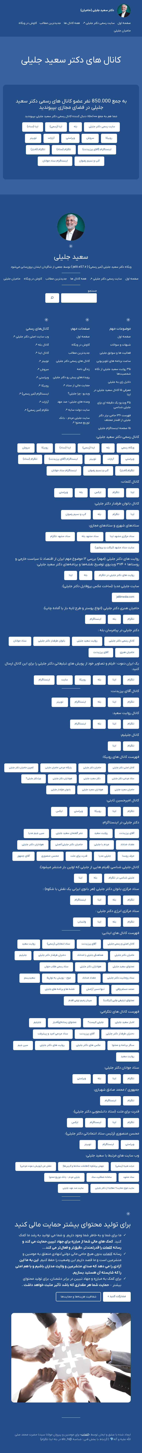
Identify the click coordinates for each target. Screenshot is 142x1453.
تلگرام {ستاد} (64, 149)
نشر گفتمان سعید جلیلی (69, 833)
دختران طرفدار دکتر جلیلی (52, 955)
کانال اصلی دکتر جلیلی (123, 767)
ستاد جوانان (19, 641)
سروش (90, 138)
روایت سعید (101, 833)
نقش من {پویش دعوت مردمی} (35, 1166)
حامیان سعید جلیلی (124, 789)
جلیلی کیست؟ (96, 1022)
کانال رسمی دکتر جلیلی (121, 641)
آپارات (51, 138)
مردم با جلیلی (101, 844)
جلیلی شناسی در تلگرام (121, 878)
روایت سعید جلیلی (87, 641)
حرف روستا (128, 856)
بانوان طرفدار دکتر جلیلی (51, 641)
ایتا (132, 492)
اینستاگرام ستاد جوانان (55, 161)
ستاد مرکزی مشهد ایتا (122, 536)
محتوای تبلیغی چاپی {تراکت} (118, 1000)
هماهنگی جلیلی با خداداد (90, 955)
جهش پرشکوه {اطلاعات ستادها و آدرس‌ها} (83, 1166)
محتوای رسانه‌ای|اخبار (64, 1022)
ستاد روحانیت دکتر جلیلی (120, 978)
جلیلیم (23, 955)
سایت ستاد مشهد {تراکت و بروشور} (114, 547)
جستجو (92, 291)
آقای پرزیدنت (100, 652)
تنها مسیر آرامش (95, 989)
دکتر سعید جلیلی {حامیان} (97, 10)
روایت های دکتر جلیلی (52, 1045)
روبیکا (109, 138)
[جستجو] (52, 298)
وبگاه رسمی (127, 447)
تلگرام (116, 492)
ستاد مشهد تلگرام (60, 536)
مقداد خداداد (127, 844)
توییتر (33, 138)
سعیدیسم (29, 978)
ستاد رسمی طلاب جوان (56, 966)
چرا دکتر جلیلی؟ (33, 778)
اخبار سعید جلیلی (124, 1022)
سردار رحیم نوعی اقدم (80, 1000)
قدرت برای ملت (78, 856)
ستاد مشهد (128, 1177)
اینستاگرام (95, 619)
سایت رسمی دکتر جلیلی (102, 126)
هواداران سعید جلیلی (92, 789)
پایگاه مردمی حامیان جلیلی (58, 767)
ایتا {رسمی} (56, 126)
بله (75, 126)
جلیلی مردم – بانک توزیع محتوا (64, 1177)
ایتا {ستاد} (32, 126)
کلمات (107, 1247)
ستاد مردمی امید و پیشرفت (53, 1034)
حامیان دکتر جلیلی (92, 767)
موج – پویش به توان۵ (59, 978)
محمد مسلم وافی (125, 989)
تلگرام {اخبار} (38, 149)
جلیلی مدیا (105, 856)
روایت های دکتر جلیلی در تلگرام (116, 575)
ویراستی (70, 138)
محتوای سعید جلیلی (123, 966)
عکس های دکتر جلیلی (88, 1045)
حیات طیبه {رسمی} (124, 1166)
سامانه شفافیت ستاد (101, 1177)
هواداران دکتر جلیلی (62, 778)
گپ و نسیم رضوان (89, 161)
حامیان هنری (127, 652)
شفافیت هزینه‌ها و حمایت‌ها (78, 1297)
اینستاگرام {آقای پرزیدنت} (96, 149)
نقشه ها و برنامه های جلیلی (60, 989)
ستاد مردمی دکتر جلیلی (123, 778)
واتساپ (82, 922)
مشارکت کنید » (117, 1296)
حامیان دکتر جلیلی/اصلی (69, 844)
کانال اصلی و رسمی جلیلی (121, 944)
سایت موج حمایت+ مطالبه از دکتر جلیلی (114, 1188)
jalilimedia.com (125, 597)
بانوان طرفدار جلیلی (61, 789)
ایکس (97, 492)
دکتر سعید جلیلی (92, 778)
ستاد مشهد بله (90, 536)
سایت (64, 679)
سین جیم (23, 1045)
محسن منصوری (50, 856)
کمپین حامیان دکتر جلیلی (21, 767)
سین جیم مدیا (36, 833)
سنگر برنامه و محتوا (123, 1045)
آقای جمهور (23, 856)
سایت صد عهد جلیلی (73, 1188)
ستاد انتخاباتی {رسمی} (58, 944)
